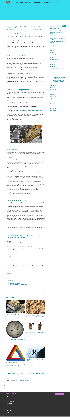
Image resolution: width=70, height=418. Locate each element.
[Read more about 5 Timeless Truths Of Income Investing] (35, 325)
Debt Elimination (33, 316)
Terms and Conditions (32, 417)
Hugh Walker (9, 273)
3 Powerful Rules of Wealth (14, 282)
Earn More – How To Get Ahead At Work (34, 360)
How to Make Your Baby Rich (58, 68)
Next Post (45, 292)
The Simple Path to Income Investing (57, 30)
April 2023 (52, 105)
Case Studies (18, 29)
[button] (27, 2)
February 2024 (53, 89)
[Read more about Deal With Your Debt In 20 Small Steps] (15, 329)
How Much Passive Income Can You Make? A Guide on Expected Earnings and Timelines (57, 38)
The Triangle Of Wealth (11, 362)
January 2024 (52, 91)
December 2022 (53, 110)
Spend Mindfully (9, 365)
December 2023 (53, 92)
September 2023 (53, 96)
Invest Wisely (32, 29)
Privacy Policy (39, 417)
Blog (52, 2)
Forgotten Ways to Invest (57, 75)
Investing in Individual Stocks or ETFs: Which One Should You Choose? (59, 81)
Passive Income (27, 2)
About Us (21, 2)
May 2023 (52, 103)
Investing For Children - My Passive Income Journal (19, 380)
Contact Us (57, 2)
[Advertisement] (35, 12)
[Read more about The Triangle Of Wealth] (15, 352)
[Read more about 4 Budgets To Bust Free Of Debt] (35, 307)
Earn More (18, 364)
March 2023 (52, 106)
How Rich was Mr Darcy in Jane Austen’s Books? (18, 284)
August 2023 (52, 98)
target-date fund (30, 215)
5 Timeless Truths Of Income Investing (35, 331)
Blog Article (13, 29)
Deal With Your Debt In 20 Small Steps (15, 339)
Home (17, 2)
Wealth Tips (37, 29)
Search (51, 23)
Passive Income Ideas (54, 59)
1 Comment (9, 29)
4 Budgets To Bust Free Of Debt (34, 315)
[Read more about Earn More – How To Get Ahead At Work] (35, 351)
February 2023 (53, 108)
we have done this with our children (18, 265)
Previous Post (7, 292)
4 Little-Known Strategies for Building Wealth (17, 285)
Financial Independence (37, 2)
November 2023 (53, 94)
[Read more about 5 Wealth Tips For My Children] (15, 306)
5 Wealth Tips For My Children (13, 314)
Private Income (53, 61)
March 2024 (52, 87)
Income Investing (47, 2)
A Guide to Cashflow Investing (14, 283)
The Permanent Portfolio (54, 35)
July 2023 (52, 99)
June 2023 (52, 101)
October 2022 (52, 112)
